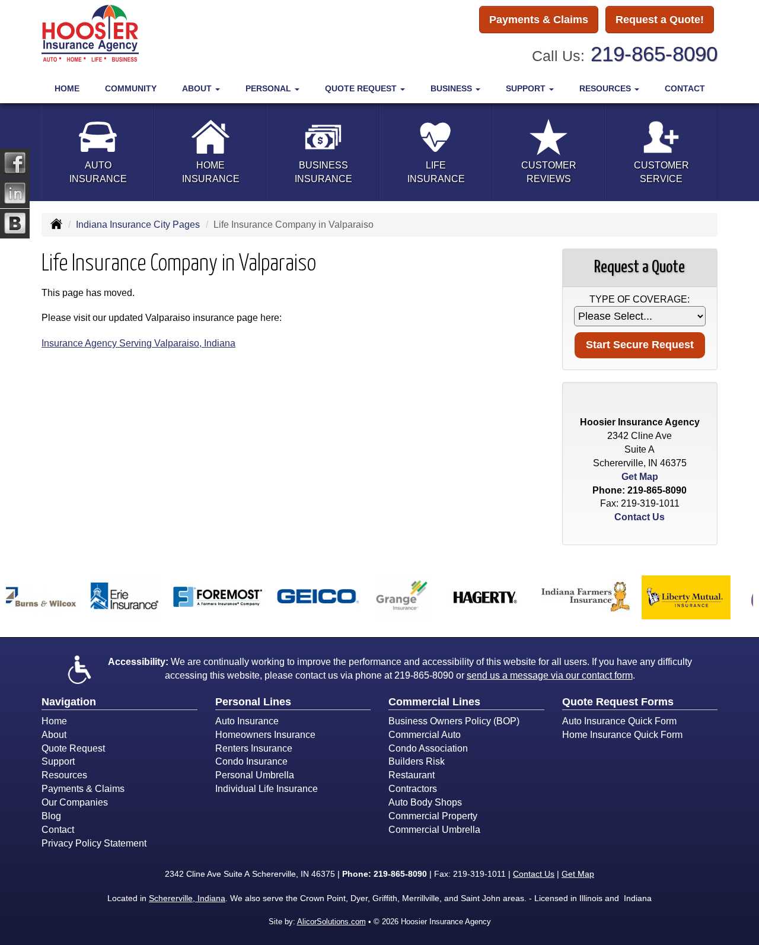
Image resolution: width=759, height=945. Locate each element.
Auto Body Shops (425, 802)
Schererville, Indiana (187, 898)
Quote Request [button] (362, 88)
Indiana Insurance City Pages (138, 224)
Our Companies (75, 802)
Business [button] (452, 88)
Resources (64, 775)
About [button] (198, 88)
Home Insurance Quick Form (622, 735)
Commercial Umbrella (434, 830)
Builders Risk (416, 761)
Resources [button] (606, 88)
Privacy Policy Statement (94, 843)
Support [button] (527, 88)
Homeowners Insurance (265, 735)
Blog (51, 816)
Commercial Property (432, 816)
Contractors (412, 789)
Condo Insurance (251, 761)
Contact (685, 88)
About (54, 735)
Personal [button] (269, 88)
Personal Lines (253, 702)
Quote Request (73, 748)
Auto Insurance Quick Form (619, 721)
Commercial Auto (424, 735)
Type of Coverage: (639, 299)
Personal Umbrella (254, 775)
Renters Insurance (253, 748)
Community (131, 88)
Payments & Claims (538, 20)
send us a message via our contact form (550, 675)
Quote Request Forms (618, 702)
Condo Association (428, 748)
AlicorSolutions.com (331, 921)
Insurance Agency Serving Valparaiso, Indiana (138, 343)
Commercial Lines (434, 702)
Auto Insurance (247, 721)
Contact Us (639, 517)
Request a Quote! (660, 20)
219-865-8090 (654, 53)
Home (67, 88)
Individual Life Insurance (266, 789)
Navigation (69, 702)
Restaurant (411, 775)
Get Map (639, 477)
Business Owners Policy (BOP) (453, 721)
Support (58, 761)
